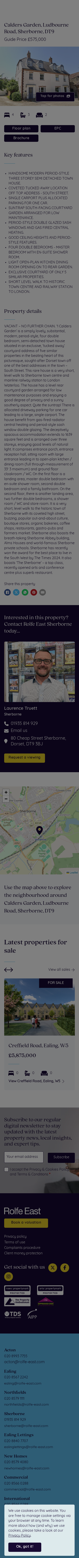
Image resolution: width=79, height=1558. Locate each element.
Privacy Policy (19, 1536)
